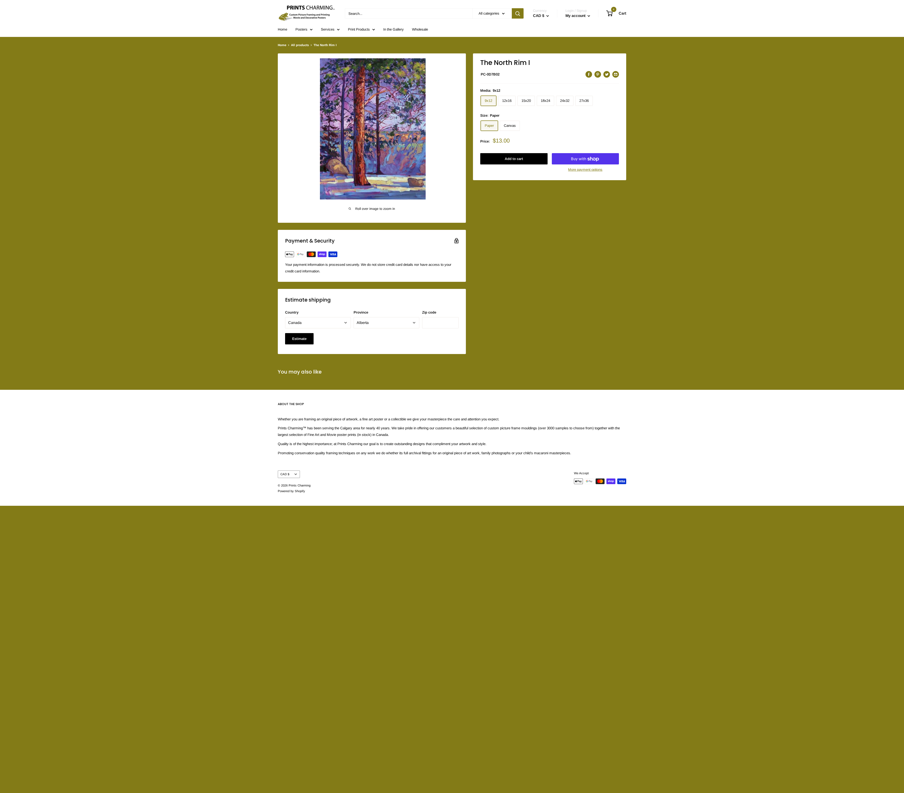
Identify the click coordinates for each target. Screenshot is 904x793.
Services (328, 29)
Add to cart (514, 159)
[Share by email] (615, 74)
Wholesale (420, 29)
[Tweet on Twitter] (606, 74)
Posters (301, 29)
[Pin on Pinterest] (597, 74)
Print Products (359, 29)
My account (575, 16)
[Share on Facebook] (588, 74)
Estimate (299, 339)
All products (300, 45)
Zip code (429, 312)
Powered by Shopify (291, 491)
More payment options (585, 170)
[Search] (518, 13)
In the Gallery (393, 29)
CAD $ (284, 474)
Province (361, 312)
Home (282, 29)
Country (292, 312)
